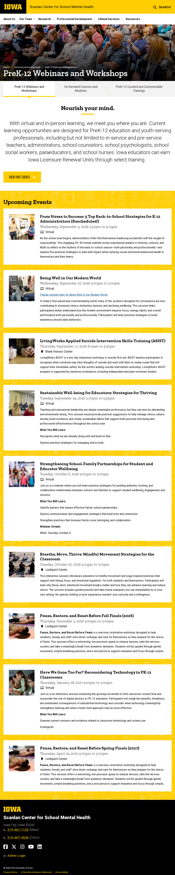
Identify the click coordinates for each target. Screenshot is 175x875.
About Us (9, 19)
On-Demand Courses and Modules (80, 88)
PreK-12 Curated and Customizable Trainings (139, 88)
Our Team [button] (25, 19)
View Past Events (20, 177)
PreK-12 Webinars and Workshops (29, 88)
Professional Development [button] (74, 19)
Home (6, 67)
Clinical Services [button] (109, 19)
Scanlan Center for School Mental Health (61, 7)
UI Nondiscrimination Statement (36, 872)
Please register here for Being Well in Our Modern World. (74, 294)
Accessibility (61, 872)
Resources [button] (133, 19)
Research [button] (44, 19)
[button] (162, 7)
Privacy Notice (10, 872)
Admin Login (16, 856)
